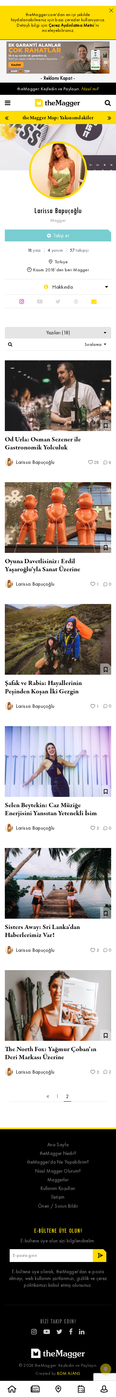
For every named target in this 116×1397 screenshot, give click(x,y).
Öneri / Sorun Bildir (58, 1206)
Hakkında (62, 287)
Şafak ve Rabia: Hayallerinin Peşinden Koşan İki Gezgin (43, 687)
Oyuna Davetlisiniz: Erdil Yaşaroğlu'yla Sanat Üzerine (42, 565)
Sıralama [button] (94, 344)
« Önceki (48, 1097)
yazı (34, 250)
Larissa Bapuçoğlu (34, 462)
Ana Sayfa (58, 1145)
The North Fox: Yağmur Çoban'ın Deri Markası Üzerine (50, 1053)
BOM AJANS (69, 1373)
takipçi (79, 250)
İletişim (57, 1197)
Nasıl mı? (90, 89)
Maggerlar (58, 1180)
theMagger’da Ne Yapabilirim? (58, 1162)
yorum (55, 250)
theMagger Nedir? (58, 1153)
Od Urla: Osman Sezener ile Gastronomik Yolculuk (43, 443)
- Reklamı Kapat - (58, 78)
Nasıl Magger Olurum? (58, 1171)
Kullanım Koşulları (58, 1188)
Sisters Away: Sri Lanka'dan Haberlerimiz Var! (42, 931)
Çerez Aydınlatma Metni (71, 25)
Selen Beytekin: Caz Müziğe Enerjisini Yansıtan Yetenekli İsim (51, 809)
